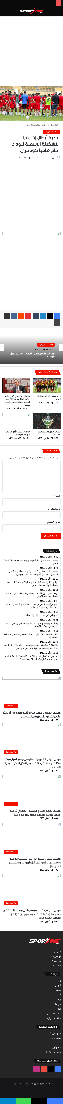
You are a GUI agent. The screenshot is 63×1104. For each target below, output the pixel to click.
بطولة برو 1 (55, 1034)
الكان (58, 1009)
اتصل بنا (57, 966)
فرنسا (58, 990)
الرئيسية (54, 125)
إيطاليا (58, 1000)
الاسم (57, 496)
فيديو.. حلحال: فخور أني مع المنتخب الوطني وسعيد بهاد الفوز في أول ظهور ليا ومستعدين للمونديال (35, 862)
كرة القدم (45, 125)
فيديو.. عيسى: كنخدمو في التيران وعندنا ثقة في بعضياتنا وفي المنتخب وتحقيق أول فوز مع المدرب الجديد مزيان (32, 914)
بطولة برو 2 (55, 1038)
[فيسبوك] (57, 316)
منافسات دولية (54, 1019)
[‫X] (50, 316)
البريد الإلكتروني (53, 509)
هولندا (58, 1004)
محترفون (56, 1048)
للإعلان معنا (55, 956)
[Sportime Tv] (31, 11)
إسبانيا (58, 981)
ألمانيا (58, 995)
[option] (31, 347)
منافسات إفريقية (33, 125)
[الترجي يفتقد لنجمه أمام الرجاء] (47, 385)
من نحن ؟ (56, 961)
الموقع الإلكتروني (53, 522)
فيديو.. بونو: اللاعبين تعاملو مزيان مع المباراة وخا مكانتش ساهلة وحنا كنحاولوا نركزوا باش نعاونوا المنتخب (33, 763)
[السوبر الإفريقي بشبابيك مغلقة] (47, 421)
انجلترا (58, 986)
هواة (59, 1043)
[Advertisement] (31, 50)
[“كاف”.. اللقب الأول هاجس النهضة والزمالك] (16, 421)
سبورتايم (52, 158)
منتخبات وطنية (53, 1052)
